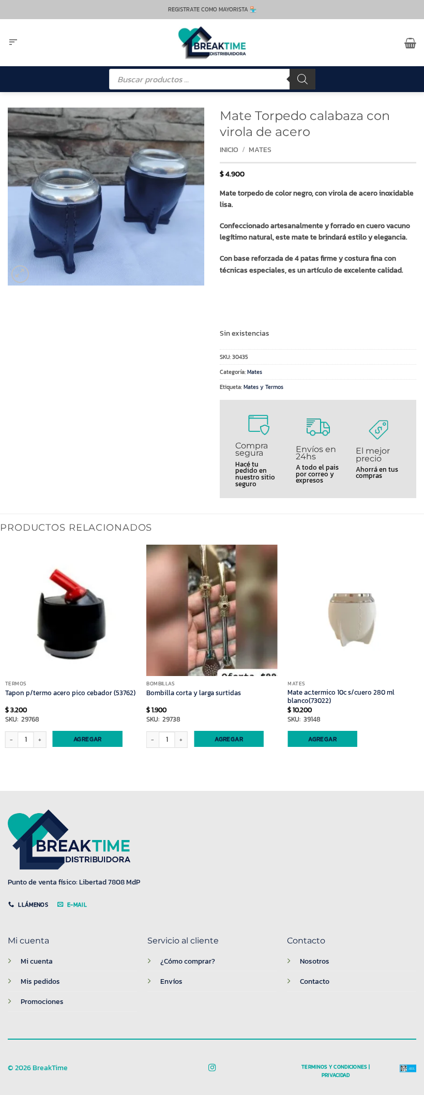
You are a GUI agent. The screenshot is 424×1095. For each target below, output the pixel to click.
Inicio (229, 149)
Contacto (314, 981)
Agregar (87, 739)
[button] (13, 43)
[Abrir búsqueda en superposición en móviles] (212, 79)
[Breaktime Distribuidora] (212, 42)
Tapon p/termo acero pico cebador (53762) (70, 693)
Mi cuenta (37, 961)
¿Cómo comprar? (187, 961)
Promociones (42, 1001)
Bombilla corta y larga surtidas (193, 693)
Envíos (171, 981)
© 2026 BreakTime (38, 1067)
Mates (260, 149)
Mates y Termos (263, 387)
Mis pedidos (40, 981)
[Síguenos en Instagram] (212, 1068)
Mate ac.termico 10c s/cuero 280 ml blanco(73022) (341, 697)
